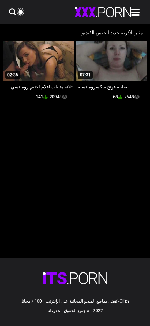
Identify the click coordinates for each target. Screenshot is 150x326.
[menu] (135, 12)
